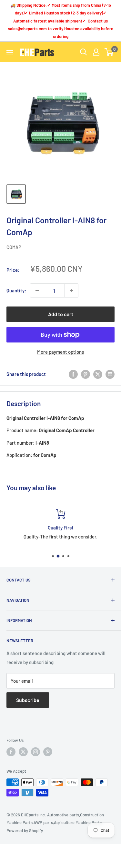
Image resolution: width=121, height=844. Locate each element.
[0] (109, 52)
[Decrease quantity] (37, 290)
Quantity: (16, 290)
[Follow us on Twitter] (23, 751)
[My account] (96, 52)
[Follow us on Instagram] (35, 751)
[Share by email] (110, 374)
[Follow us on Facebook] (10, 751)
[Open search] (83, 52)
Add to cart (60, 314)
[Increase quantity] (71, 290)
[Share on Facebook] (73, 374)
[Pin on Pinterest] (85, 374)
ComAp (13, 247)
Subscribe (27, 700)
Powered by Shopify (24, 830)
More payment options (60, 352)
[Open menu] (9, 52)
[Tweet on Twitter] (97, 374)
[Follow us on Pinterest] (47, 751)
